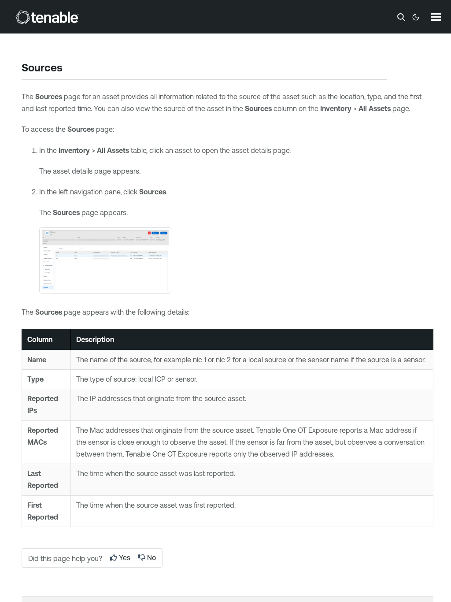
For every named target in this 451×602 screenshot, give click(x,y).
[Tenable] (47, 17)
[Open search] (401, 17)
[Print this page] (70, 68)
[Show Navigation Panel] (436, 16)
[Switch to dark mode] (416, 17)
